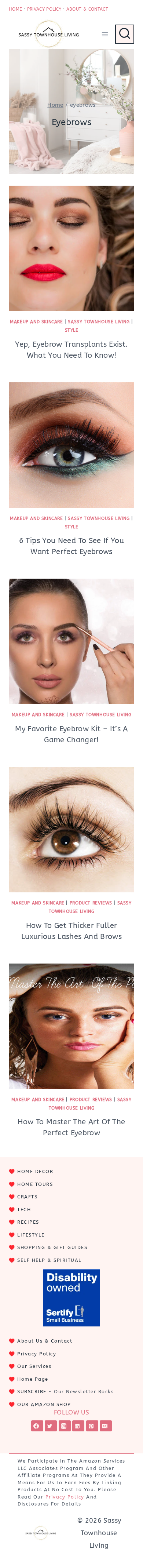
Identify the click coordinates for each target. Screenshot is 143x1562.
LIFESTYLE (31, 1235)
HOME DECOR (35, 1171)
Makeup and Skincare (36, 321)
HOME (15, 9)
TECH (24, 1209)
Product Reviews (91, 903)
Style (71, 330)
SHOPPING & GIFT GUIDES (52, 1247)
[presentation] (71, 248)
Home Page (32, 1379)
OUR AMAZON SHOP (44, 1404)
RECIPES (28, 1222)
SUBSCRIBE (32, 1391)
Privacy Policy (36, 1354)
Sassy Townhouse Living (98, 321)
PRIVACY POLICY (44, 9)
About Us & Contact (44, 1341)
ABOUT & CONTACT (87, 9)
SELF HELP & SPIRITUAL (49, 1260)
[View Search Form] (124, 34)
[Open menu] (104, 34)
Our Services (34, 1366)
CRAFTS (27, 1196)
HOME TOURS (35, 1184)
